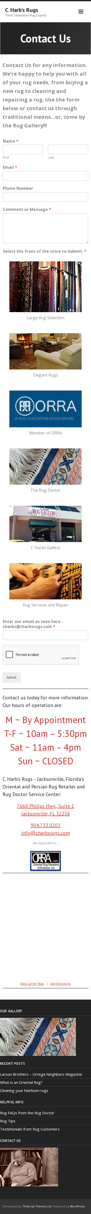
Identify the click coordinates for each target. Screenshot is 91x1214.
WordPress (77, 1206)
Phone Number (18, 188)
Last (51, 157)
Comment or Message (27, 209)
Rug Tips (7, 1120)
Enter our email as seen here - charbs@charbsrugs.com (33, 624)
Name (10, 141)
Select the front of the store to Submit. (44, 251)
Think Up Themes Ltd (36, 1206)
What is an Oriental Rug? (21, 1082)
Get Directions (60, 984)
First (6, 157)
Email (10, 167)
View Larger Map (32, 984)
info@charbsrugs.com (45, 833)
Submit (11, 677)
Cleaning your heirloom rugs (24, 1090)
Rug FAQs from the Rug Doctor (27, 1112)
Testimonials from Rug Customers (30, 1129)
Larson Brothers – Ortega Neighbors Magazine (41, 1074)
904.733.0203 (45, 825)
